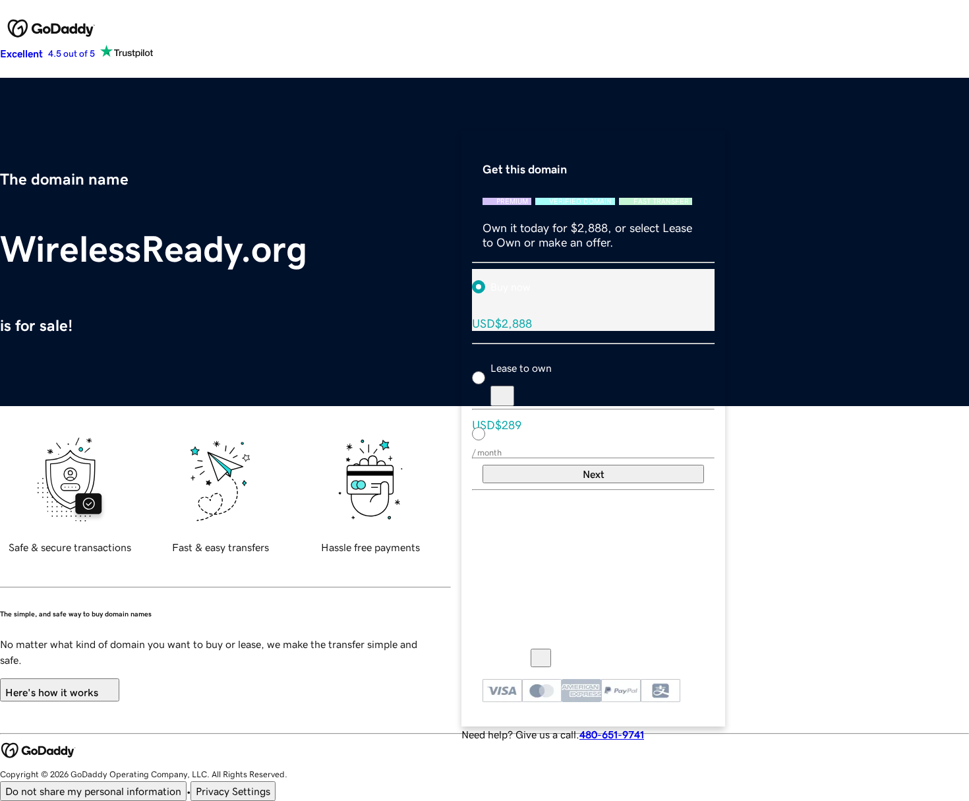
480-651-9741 (611, 734)
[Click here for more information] (541, 658)
